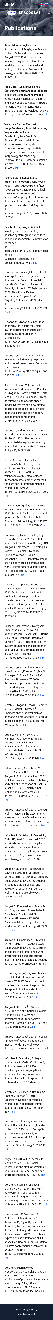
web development (26, 1314)
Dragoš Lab (30, 13)
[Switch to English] (41, 4)
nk (7, 495)
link (17, 77)
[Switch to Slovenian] (47, 4)
